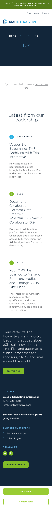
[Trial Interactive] (20, 24)
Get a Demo (26, 491)
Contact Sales (26, 501)
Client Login (32, 13)
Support (46, 13)
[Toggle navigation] (45, 22)
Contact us (13, 371)
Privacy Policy (15, 465)
